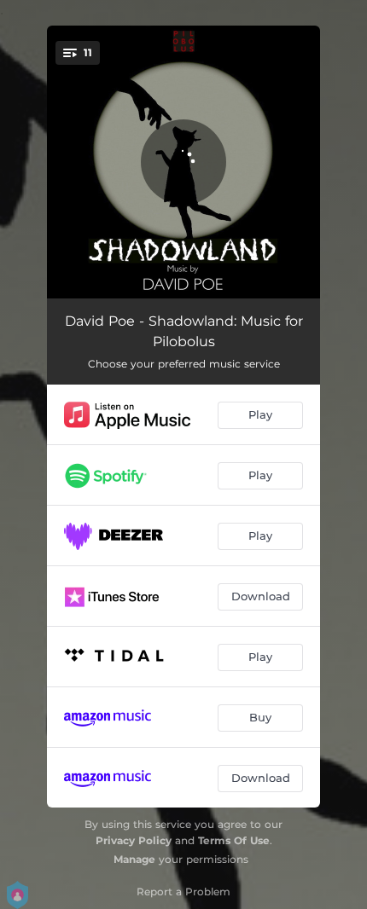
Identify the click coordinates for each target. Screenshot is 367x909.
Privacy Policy (134, 840)
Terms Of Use (234, 840)
